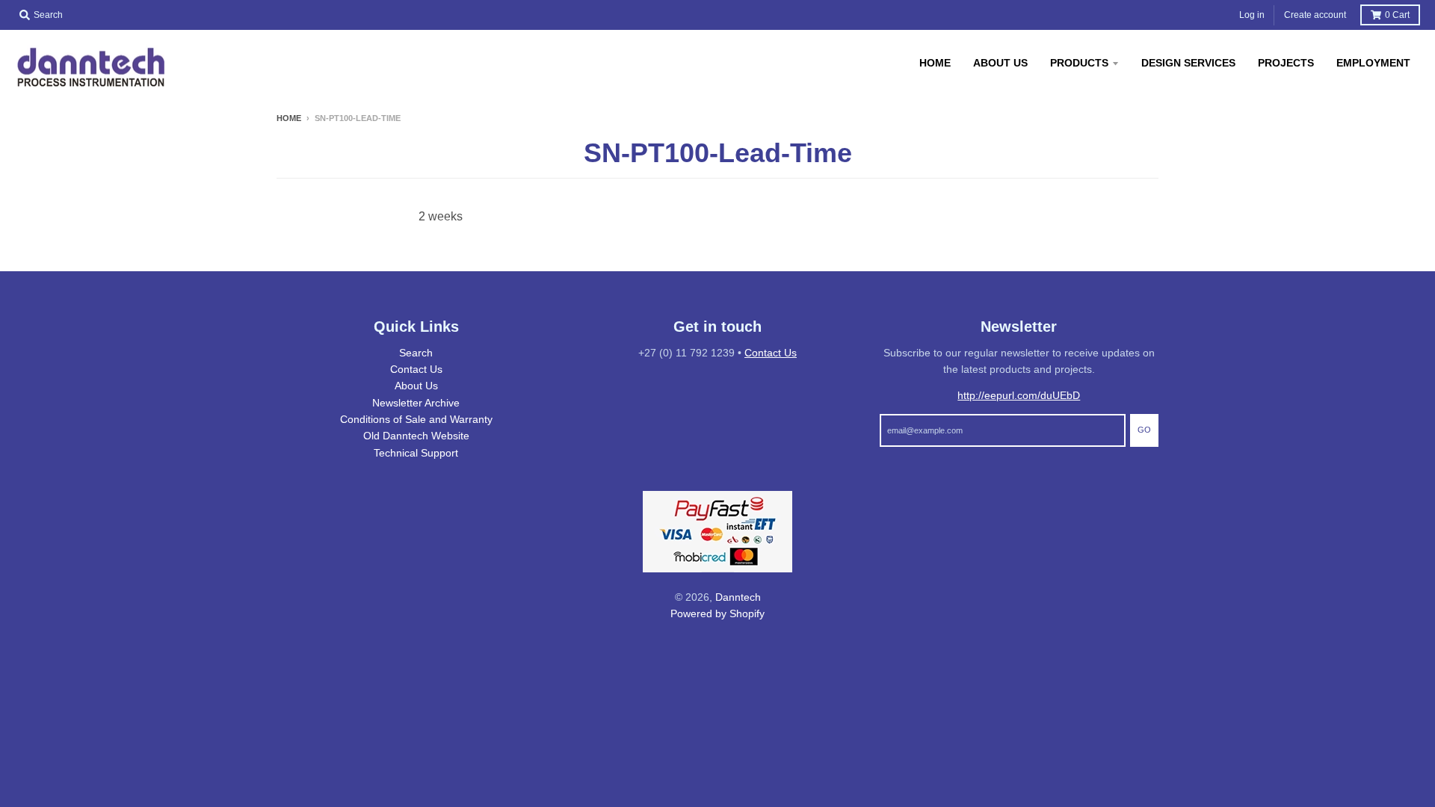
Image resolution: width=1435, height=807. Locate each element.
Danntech (738, 597)
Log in (1252, 15)
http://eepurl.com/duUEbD (1018, 395)
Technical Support (416, 453)
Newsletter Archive (416, 403)
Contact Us (416, 369)
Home (289, 118)
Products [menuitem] (1079, 63)
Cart (1397, 15)
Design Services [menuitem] (1188, 63)
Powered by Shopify (717, 613)
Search (416, 353)
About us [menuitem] (1000, 63)
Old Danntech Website (416, 436)
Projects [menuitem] (1286, 63)
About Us (416, 386)
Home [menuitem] (935, 63)
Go (1144, 429)
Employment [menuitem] (1373, 63)
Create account (1315, 15)
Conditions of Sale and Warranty (416, 419)
